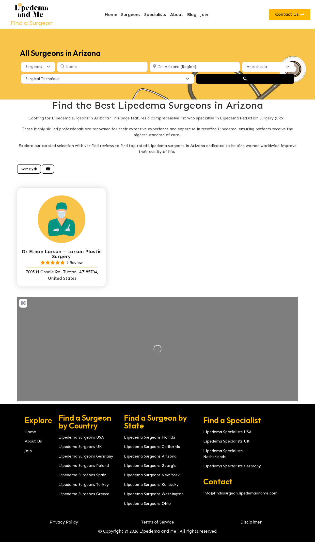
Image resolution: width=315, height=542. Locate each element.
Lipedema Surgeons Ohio (147, 503)
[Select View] (48, 169)
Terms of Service (157, 522)
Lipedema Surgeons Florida (149, 437)
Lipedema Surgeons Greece (84, 494)
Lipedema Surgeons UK (80, 446)
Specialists (155, 14)
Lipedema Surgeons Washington (154, 494)
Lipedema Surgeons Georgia (150, 465)
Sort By (27, 169)
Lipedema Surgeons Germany (86, 456)
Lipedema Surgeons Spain (82, 475)
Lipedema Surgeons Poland (84, 465)
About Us (33, 441)
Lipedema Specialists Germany (232, 466)
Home (111, 14)
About (176, 14)
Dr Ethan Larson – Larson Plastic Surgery (61, 253)
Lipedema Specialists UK (226, 441)
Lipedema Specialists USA (227, 431)
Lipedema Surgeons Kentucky (151, 484)
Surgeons (130, 14)
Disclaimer (251, 522)
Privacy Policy (64, 522)
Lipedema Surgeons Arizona (150, 456)
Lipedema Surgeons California (152, 446)
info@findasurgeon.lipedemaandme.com (240, 493)
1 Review (74, 262)
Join (204, 14)
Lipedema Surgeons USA (81, 437)
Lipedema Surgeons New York (152, 475)
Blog (191, 14)
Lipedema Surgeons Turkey (84, 484)
